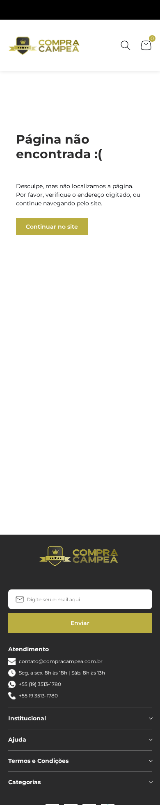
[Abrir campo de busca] (125, 45)
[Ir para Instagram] (80, 578)
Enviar (80, 623)
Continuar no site (52, 226)
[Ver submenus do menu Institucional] (150, 718)
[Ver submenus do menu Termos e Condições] (150, 761)
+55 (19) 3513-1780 (40, 684)
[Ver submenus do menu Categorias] (150, 782)
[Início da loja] (45, 45)
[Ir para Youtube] (93, 578)
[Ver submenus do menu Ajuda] (150, 739)
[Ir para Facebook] (66, 578)
